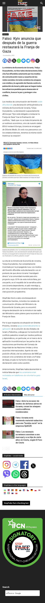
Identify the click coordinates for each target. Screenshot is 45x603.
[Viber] (9, 61)
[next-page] (7, 448)
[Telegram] (28, 61)
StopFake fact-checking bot (16, 503)
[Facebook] (5, 61)
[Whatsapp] (19, 61)
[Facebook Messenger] (23, 61)
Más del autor (29, 395)
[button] (4, 3)
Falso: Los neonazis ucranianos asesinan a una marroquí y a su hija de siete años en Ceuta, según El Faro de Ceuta (29, 437)
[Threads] (37, 61)
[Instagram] (33, 61)
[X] (14, 61)
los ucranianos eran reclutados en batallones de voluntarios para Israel (21, 375)
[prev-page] (3, 448)
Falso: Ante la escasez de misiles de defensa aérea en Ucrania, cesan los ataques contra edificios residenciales (29, 406)
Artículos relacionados (12, 395)
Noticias (5, 34)
